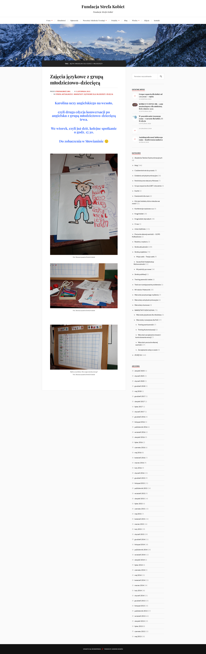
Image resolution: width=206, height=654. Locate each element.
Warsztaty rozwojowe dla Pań (147, 320)
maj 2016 (138, 452)
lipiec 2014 (139, 565)
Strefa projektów (141, 252)
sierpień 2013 (140, 621)
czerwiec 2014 (140, 570)
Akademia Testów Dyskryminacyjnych (148, 158)
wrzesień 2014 (140, 555)
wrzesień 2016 (140, 432)
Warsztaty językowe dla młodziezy (90, 94)
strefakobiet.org (62, 91)
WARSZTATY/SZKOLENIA (144, 310)
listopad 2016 (140, 422)
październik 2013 (141, 611)
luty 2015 (138, 529)
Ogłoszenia (74, 20)
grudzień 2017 (140, 396)
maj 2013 (138, 636)
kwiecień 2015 (140, 519)
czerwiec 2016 (140, 447)
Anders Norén (117, 649)
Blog (125, 20)
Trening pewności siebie (143, 279)
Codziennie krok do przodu (144, 170)
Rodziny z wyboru (141, 242)
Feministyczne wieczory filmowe (146, 181)
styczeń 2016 (139, 473)
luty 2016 (138, 468)
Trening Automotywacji (146, 330)
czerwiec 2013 (140, 631)
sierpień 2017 (140, 401)
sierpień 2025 (140, 371)
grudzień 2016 (140, 417)
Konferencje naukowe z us (144, 209)
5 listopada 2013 (83, 91)
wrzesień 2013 (140, 616)
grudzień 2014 (140, 539)
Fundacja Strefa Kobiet (103, 6)
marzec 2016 (139, 463)
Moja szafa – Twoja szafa (145, 257)
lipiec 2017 (139, 407)
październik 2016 (141, 427)
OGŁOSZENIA (140, 229)
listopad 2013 (140, 606)
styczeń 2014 (139, 595)
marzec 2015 (139, 524)
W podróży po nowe (143, 269)
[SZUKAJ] (161, 76)
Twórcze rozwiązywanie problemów (148, 285)
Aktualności (61, 20)
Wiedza (134, 20)
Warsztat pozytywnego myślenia (147, 295)
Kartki (137, 191)
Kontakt (157, 20)
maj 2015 (138, 514)
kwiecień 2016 (140, 458)
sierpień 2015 (140, 498)
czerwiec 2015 (140, 509)
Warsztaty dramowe (142, 305)
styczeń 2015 (139, 534)
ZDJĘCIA (109, 94)
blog (136, 165)
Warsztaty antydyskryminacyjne (146, 300)
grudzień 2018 (140, 386)
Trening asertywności (146, 325)
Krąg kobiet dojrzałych (143, 219)
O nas (48, 20)
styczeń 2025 (139, 376)
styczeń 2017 (139, 412)
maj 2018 (138, 391)
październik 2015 (141, 488)
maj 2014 (138, 575)
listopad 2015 (140, 483)
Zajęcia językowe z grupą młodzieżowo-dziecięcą (76, 79)
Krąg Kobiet (139, 214)
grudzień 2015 (140, 478)
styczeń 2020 (139, 381)
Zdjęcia (146, 20)
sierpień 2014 (140, 560)
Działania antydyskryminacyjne (146, 176)
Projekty (114, 20)
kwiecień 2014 (140, 580)
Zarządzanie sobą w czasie (147, 350)
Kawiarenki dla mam (142, 196)
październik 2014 (141, 550)
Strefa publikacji (140, 274)
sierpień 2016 (140, 437)
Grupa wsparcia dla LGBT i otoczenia (148, 186)
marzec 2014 (139, 585)
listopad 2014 (140, 544)
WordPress (96, 649)
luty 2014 (138, 590)
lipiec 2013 (139, 626)
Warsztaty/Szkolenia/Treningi (94, 20)
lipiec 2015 (139, 504)
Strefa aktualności (64, 94)
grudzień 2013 (140, 601)
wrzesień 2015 (140, 493)
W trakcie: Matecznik (142, 290)
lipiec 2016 (139, 442)
